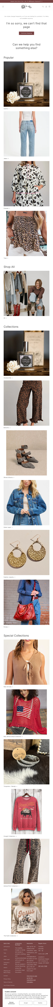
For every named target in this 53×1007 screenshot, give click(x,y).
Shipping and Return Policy (7, 971)
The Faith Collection (10, 936)
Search (5, 967)
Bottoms (6, 427)
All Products (7, 946)
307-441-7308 (42, 966)
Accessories (7, 378)
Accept (26, 1003)
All (4, 318)
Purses (6, 627)
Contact (6, 975)
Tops (5, 258)
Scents (6, 108)
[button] (3, 6)
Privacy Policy (40, 998)
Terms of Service (8, 982)
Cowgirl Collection (9, 836)
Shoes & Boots (8, 477)
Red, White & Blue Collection (12, 736)
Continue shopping (26, 33)
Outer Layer (7, 527)
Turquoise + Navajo (10, 786)
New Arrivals (8, 686)
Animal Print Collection (11, 886)
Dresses (6, 208)
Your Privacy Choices (9, 985)
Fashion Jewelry (9, 577)
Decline (40, 1003)
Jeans (5, 158)
